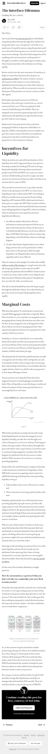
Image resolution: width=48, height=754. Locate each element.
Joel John (11, 20)
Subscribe (34, 3)
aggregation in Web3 (10, 78)
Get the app (35, 743)
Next (40, 725)
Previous (9, 725)
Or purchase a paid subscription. (24, 714)
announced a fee (24, 38)
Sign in (43, 3)
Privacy (26, 735)
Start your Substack (18, 743)
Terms (33, 735)
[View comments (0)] (13, 27)
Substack (12, 749)
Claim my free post (24, 707)
